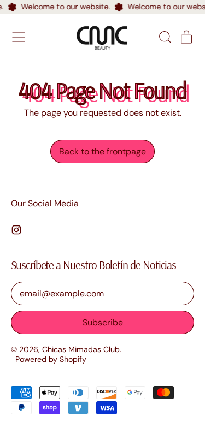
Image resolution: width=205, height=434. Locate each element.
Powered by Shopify (50, 359)
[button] (164, 37)
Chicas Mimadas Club (81, 349)
